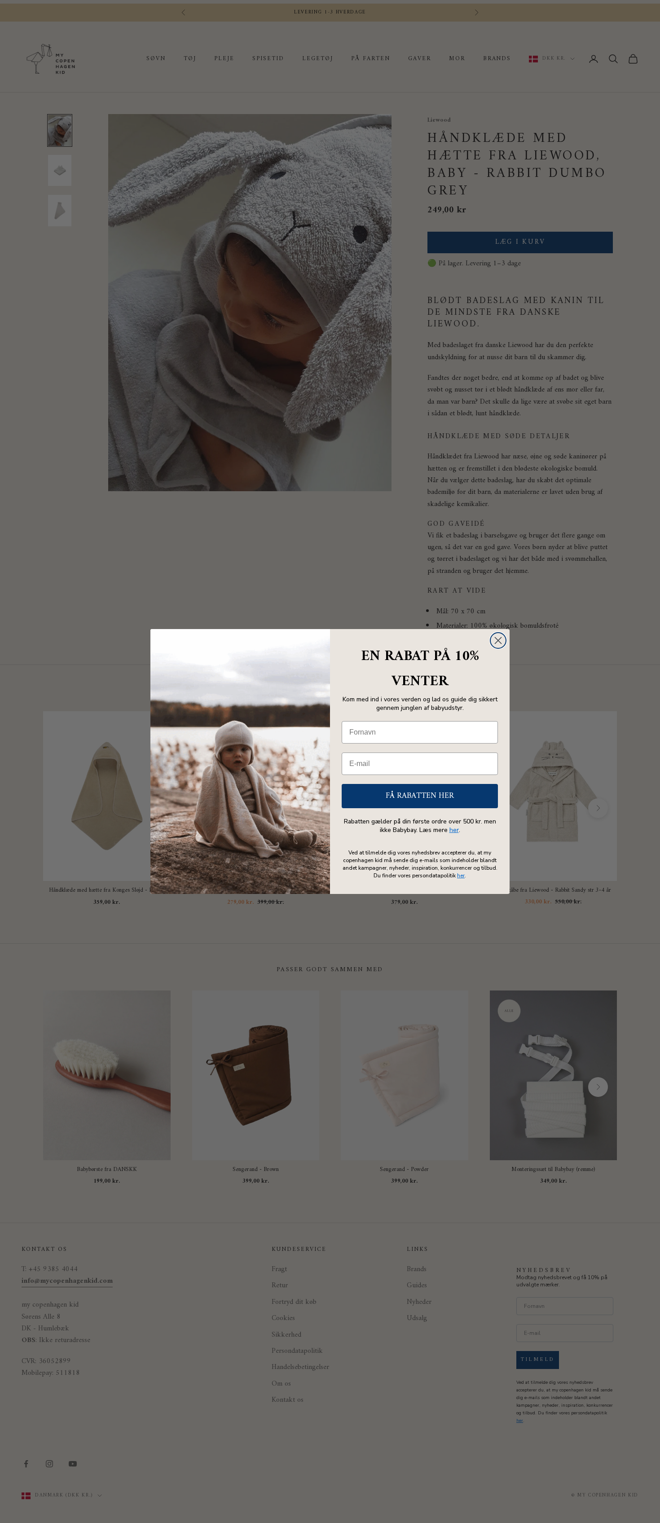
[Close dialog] (498, 640)
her (454, 830)
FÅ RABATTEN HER (420, 796)
